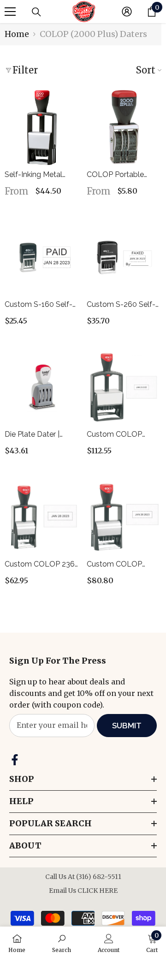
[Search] (36, 12)
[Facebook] (14, 759)
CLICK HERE (97, 890)
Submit (127, 725)
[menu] (10, 11)
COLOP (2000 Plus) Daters (93, 34)
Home (17, 34)
